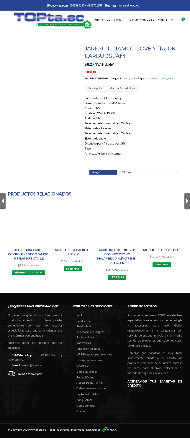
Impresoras (83, 343)
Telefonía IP (84, 326)
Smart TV (82, 366)
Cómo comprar (142, 20)
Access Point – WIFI (89, 382)
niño (170, 78)
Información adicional (122, 88)
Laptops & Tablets (88, 394)
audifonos (154, 78)
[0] (178, 20)
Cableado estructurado (91, 388)
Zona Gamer (84, 399)
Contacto (165, 20)
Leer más (73, 268)
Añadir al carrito (28, 272)
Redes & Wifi (84, 377)
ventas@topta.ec (32, 365)
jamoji (164, 78)
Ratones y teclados (88, 348)
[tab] (95, 88)
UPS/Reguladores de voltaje (94, 354)
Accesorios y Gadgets (90, 332)
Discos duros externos (90, 360)
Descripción (95, 88)
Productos (115, 20)
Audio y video (129, 78)
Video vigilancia (86, 371)
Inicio (98, 20)
